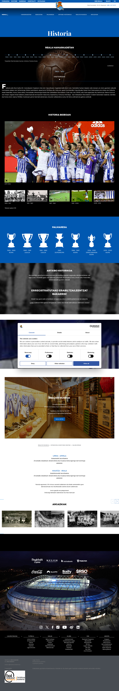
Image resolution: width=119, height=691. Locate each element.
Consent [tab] (31, 332)
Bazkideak (88, 641)
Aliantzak (69, 646)
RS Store (14, 1)
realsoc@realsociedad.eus (12, 664)
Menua (4, 14)
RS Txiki (88, 647)
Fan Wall (87, 649)
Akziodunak (87, 642)
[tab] (43, 445)
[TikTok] (57, 627)
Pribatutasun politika (39, 661)
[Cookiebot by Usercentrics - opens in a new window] (91, 326)
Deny (32, 363)
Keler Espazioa (106, 647)
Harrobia (31, 644)
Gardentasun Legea (69, 641)
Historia (69, 644)
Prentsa (69, 647)
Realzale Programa (88, 639)
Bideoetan (38, 14)
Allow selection (60, 363)
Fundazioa (5, 1)
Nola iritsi (59, 419)
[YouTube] (64, 627)
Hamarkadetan (26, 14)
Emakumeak (31, 641)
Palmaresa (50, 14)
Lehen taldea (31, 639)
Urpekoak (50, 644)
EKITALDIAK (41, 1)
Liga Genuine (31, 647)
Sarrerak (22, 1)
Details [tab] (59, 332)
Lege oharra (36, 660)
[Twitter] (47, 627)
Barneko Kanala (69, 642)
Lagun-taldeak (87, 646)
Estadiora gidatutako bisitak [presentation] (61, 445)
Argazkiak (94, 14)
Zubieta (31, 646)
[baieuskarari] (15, 676)
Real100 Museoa (81, 14)
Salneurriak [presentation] (76, 445)
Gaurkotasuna (12, 636)
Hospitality (32, 1)
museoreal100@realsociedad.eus (59, 413)
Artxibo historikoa (64, 14)
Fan (88, 636)
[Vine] (71, 627)
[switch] (49, 356)
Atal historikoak (50, 646)
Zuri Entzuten (88, 651)
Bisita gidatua (107, 649)
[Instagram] (41, 627)
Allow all (86, 363)
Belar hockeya (50, 639)
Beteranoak (50, 647)
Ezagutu (106, 639)
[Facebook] (52, 627)
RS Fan (88, 644)
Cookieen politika (38, 663)
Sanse (31, 642)
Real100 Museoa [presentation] (43, 445)
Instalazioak (69, 649)
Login (32, 302)
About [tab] (87, 332)
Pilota (50, 642)
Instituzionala (69, 639)
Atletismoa (50, 641)
